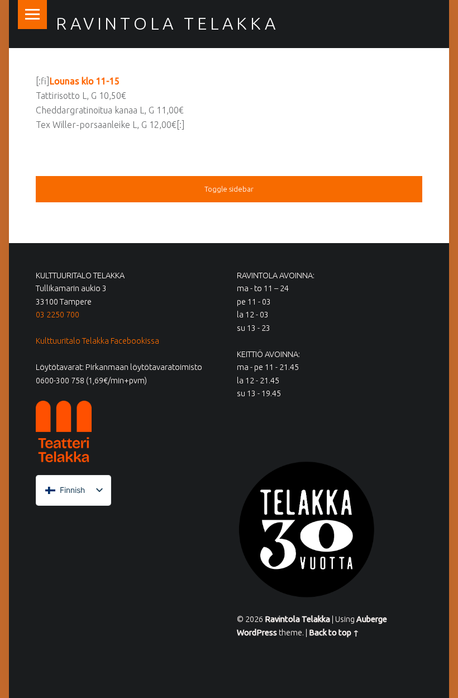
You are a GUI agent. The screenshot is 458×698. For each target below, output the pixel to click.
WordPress (257, 632)
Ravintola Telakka (167, 23)
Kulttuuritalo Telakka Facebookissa (97, 340)
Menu (32, 14)
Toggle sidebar (229, 189)
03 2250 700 (57, 314)
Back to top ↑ (334, 632)
